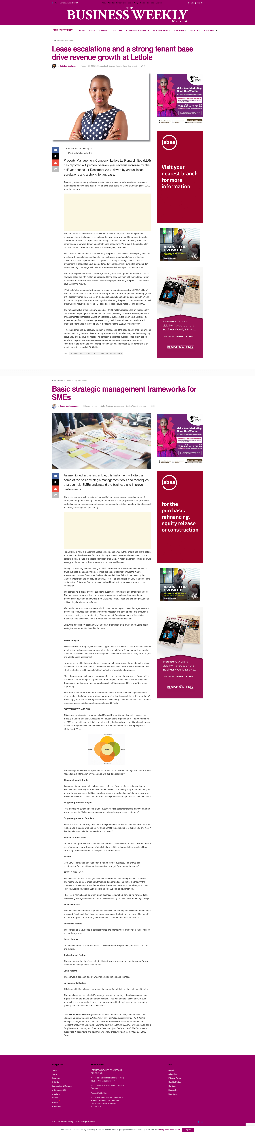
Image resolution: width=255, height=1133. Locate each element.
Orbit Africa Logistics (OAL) (110, 353)
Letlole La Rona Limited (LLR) (83, 353)
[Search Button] (217, 30)
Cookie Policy (133, 3)
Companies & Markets (137, 30)
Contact (142, 3)
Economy (103, 30)
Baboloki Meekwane (68, 66)
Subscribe (150, 3)
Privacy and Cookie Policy (169, 1129)
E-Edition (117, 30)
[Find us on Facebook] (52, 3)
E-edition (159, 3)
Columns (61, 380)
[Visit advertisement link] (127, 15)
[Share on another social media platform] (55, 169)
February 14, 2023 (88, 66)
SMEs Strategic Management (77, 380)
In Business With (161, 30)
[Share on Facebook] (55, 150)
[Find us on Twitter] (56, 3)
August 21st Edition (99, 1093)
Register (200, 3)
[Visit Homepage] (62, 30)
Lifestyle (179, 30)
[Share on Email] (55, 162)
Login (191, 3)
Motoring (55, 1097)
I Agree (188, 1129)
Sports (194, 30)
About (104, 3)
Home (82, 30)
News (92, 30)
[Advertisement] (107, 212)
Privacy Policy (121, 3)
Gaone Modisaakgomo (69, 406)
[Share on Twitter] (55, 156)
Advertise (111, 3)
